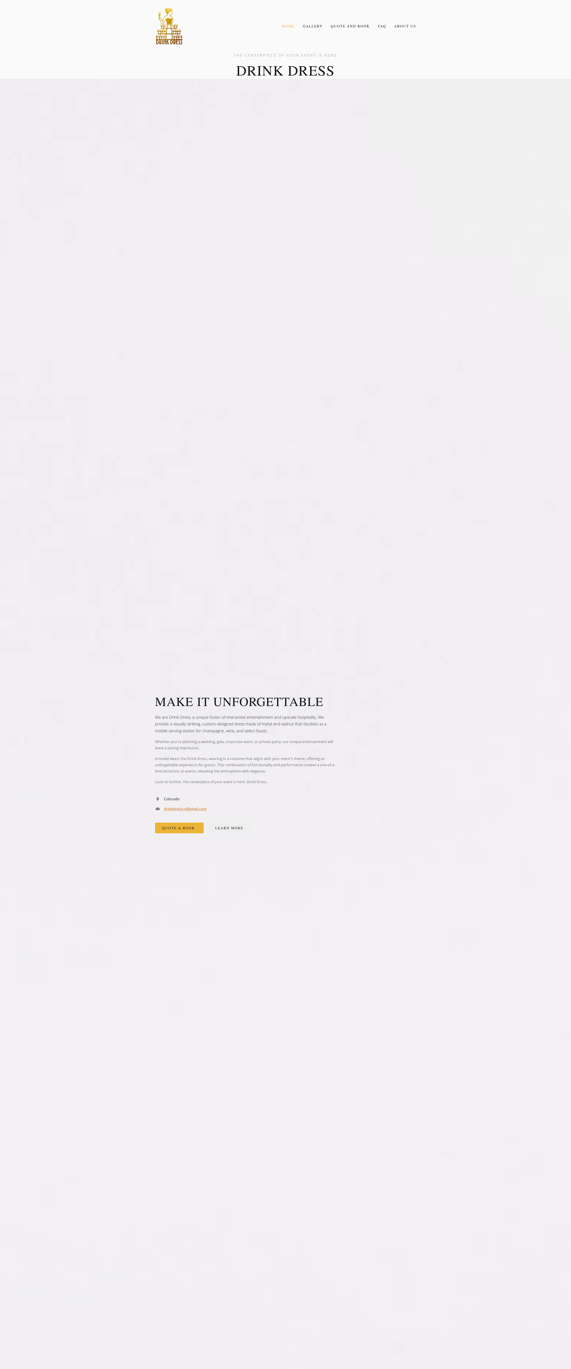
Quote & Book (179, 828)
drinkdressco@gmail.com (185, 808)
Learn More (229, 828)
